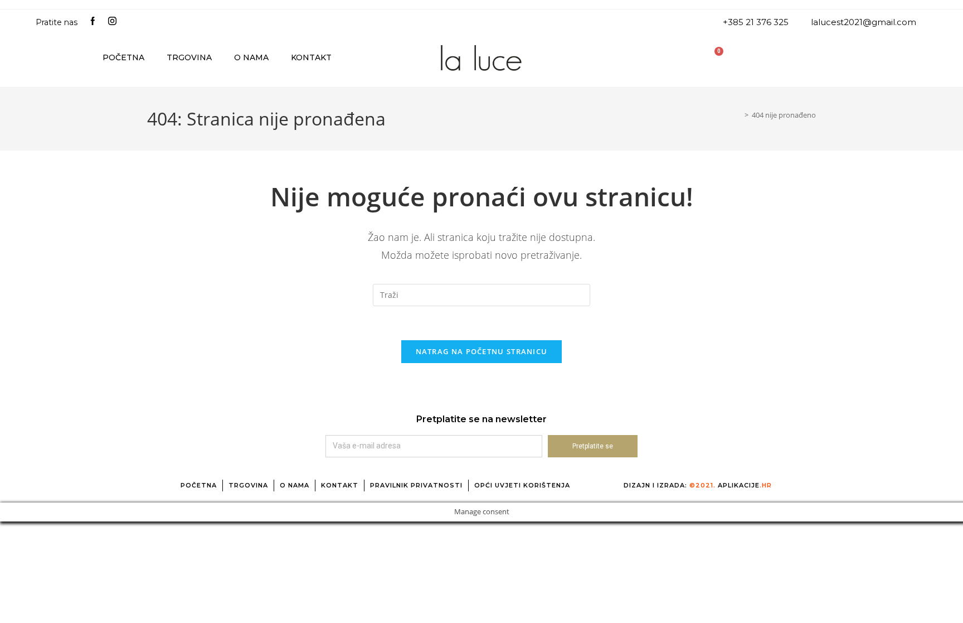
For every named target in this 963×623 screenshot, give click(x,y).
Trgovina (189, 57)
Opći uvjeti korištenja (522, 485)
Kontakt (311, 57)
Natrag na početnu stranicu (482, 351)
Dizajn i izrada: (698, 485)
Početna (123, 57)
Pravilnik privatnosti (416, 485)
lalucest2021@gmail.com (863, 22)
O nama (251, 57)
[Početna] (738, 115)
